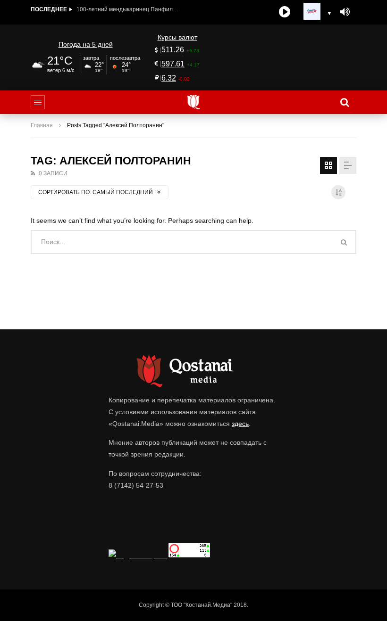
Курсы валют (177, 37)
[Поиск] (344, 102)
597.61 (173, 64)
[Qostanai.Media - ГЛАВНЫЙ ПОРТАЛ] (193, 102)
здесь (240, 423)
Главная (42, 125)
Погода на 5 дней (86, 44)
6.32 (168, 78)
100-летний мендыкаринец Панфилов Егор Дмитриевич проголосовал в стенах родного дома (128, 9)
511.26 (172, 50)
